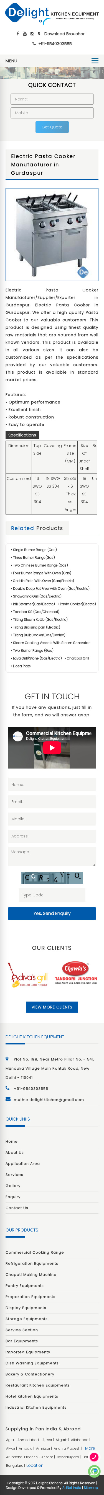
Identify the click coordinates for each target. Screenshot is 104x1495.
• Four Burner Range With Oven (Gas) (41, 573)
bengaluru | (16, 1465)
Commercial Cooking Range (35, 1252)
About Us (15, 1152)
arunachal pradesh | (23, 1457)
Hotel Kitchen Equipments (32, 1396)
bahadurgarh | (69, 1457)
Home (12, 1141)
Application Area (23, 1163)
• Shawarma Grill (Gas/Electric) (36, 596)
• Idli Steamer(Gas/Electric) (33, 604)
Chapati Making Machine (31, 1274)
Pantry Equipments (25, 1285)
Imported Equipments (28, 1352)
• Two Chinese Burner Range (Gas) (39, 565)
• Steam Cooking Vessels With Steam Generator (50, 642)
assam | (48, 1457)
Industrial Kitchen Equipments (36, 1407)
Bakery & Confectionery (30, 1374)
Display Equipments (26, 1307)
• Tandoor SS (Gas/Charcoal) (35, 611)
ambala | (27, 1448)
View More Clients (52, 1007)
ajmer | (48, 1439)
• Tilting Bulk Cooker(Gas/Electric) (38, 635)
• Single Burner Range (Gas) (34, 549)
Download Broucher (64, 34)
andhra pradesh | (68, 1448)
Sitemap (91, 1487)
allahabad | (81, 1439)
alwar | (12, 1448)
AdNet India (71, 1487)
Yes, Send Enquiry (52, 913)
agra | (11, 1439)
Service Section (22, 1330)
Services (14, 1174)
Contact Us (17, 1208)
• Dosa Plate (21, 666)
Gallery (13, 1185)
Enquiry (13, 1196)
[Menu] (95, 60)
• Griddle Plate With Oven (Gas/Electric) (42, 580)
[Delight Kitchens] (52, 14)
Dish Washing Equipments (32, 1363)
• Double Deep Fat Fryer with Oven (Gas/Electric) (50, 588)
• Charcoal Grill (77, 658)
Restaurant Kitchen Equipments (38, 1385)
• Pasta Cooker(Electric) (77, 604)
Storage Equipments (27, 1318)
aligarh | (63, 1439)
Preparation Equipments (30, 1296)
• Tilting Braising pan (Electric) (35, 627)
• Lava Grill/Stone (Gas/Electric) (36, 658)
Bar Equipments (22, 1341)
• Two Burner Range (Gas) (32, 650)
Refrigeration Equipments (32, 1263)
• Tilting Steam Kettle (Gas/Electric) (39, 619)
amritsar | (44, 1448)
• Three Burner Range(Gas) (33, 557)
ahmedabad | (29, 1439)
